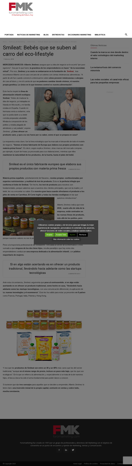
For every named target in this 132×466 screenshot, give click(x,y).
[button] (126, 35)
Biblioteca (100, 34)
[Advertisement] (50, 25)
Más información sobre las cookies (66, 239)
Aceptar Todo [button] (61, 235)
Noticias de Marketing (28, 34)
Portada (9, 34)
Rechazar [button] (82, 235)
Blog (46, 34)
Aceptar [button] (49, 235)
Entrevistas (58, 34)
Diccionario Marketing (79, 34)
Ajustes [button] (72, 235)
